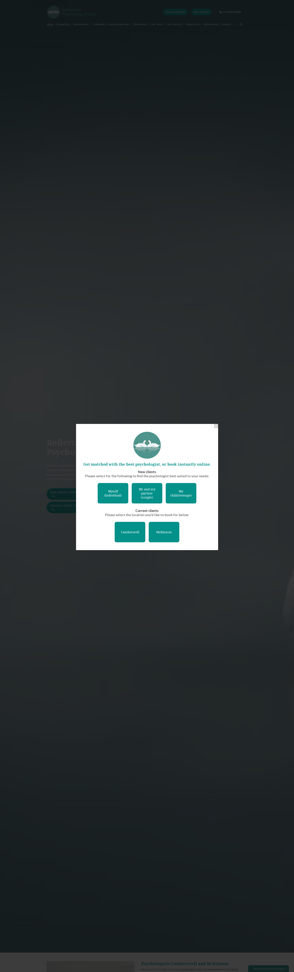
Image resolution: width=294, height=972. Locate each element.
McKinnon (164, 532)
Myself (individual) (113, 493)
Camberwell (130, 532)
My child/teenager (181, 493)
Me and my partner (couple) (147, 493)
